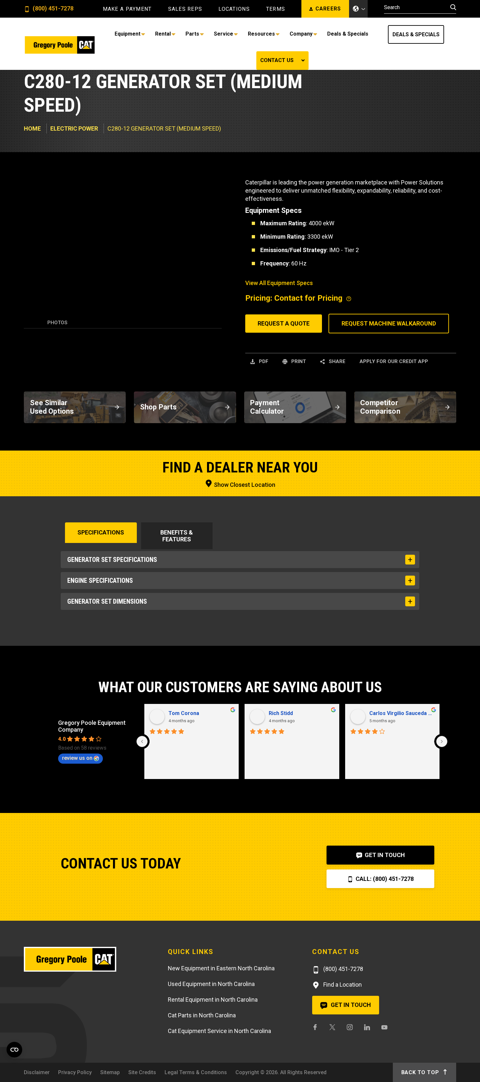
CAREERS (328, 9)
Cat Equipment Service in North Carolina (219, 1030)
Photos (57, 323)
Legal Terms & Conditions (196, 1072)
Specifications (100, 532)
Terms (275, 9)
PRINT (298, 361)
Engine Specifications (100, 580)
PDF (263, 361)
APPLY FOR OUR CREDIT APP (394, 361)
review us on (77, 758)
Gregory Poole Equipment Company (92, 726)
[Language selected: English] (358, 9)
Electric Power (74, 128)
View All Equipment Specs (279, 282)
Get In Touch (384, 854)
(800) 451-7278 (52, 9)
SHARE (336, 361)
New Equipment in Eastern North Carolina (221, 968)
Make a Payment (127, 9)
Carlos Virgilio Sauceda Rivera (402, 713)
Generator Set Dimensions (107, 601)
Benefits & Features (176, 536)
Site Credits (142, 1072)
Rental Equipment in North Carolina (213, 999)
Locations (234, 9)
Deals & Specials (416, 34)
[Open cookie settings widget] (14, 1050)
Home (32, 128)
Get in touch (350, 1004)
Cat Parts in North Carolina (202, 1015)
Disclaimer (37, 1072)
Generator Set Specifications (112, 560)
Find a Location (342, 984)
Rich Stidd (281, 713)
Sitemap (110, 1072)
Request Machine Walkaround (389, 323)
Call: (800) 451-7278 (384, 878)
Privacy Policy (75, 1072)
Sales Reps (185, 9)
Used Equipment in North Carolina (211, 983)
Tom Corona (183, 713)
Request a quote (284, 323)
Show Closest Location (244, 484)
